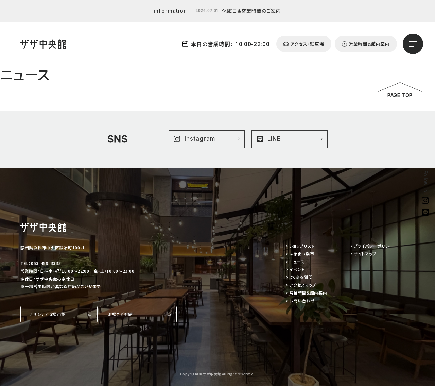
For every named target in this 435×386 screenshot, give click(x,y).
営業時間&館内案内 (308, 293)
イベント (297, 269)
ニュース (297, 261)
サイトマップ (365, 254)
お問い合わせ (302, 301)
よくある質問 (301, 277)
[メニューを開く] (413, 44)
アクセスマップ (302, 285)
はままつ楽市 (301, 254)
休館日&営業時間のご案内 (251, 10)
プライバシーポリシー (374, 246)
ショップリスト (302, 246)
